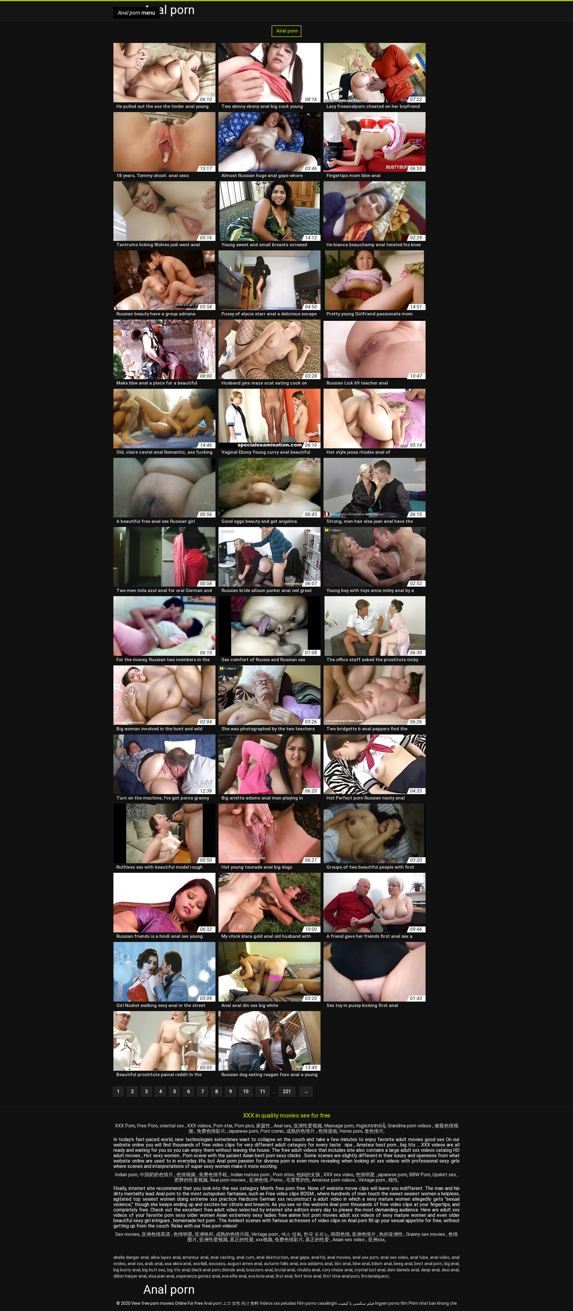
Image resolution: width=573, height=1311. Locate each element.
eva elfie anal (234, 1276)
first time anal (307, 1276)
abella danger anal (131, 1257)
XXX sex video (339, 1174)
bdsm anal (382, 1263)
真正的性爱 (242, 1239)
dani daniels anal (403, 1269)
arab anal (153, 1263)
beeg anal (403, 1263)
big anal (451, 1263)
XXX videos (199, 1126)
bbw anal (361, 1263)
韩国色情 (340, 1234)
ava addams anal (316, 1263)
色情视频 (186, 1174)
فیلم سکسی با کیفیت (356, 1303)
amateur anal (195, 1257)
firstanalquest (375, 1276)
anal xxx (135, 1263)
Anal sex (282, 1126)
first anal (283, 1276)
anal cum (245, 1257)
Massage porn (339, 1126)
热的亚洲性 (391, 1234)
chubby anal (308, 1269)
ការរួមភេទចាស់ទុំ (371, 1126)
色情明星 (366, 1174)
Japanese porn (242, 1131)
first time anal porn (341, 1276)
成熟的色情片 (301, 1131)
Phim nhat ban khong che (433, 1303)
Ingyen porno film (391, 1303)
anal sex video (394, 1257)
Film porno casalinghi (317, 1303)
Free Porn (147, 1126)
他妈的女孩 (308, 1174)
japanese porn (392, 1174)
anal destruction (272, 1257)
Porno (277, 1180)
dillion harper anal (130, 1276)
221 (287, 1091)
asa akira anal (177, 1263)
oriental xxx (172, 1126)
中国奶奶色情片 (157, 1174)
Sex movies (127, 1234)
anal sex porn (365, 1257)
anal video (439, 1257)
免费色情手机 (214, 1174)
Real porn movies (228, 1180)
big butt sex (153, 1269)
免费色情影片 (211, 1131)
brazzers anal (259, 1269)
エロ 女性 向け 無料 (241, 1303)
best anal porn (428, 1263)
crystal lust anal (369, 1269)
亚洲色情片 (364, 1234)
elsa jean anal (161, 1276)
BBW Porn (419, 1174)
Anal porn (286, 31)
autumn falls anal (281, 1263)
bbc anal (343, 1263)
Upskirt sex (444, 1174)
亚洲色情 (258, 1180)
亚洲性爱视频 (307, 1126)
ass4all (200, 1263)
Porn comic (272, 1131)
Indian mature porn (251, 1174)
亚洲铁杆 (204, 1234)
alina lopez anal (166, 1257)
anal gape (299, 1257)
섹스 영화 (291, 1234)
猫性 (393, 1180)
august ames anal (244, 1263)
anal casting (222, 1257)
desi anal (450, 1269)
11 (262, 1091)
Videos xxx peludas (278, 1303)
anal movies (338, 1257)
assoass (217, 1263)
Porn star (222, 1126)
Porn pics (244, 1126)
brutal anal (285, 1269)
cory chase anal (337, 1269)
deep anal (430, 1269)
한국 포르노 (316, 1234)
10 (246, 1091)
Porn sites (283, 1174)
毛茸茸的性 (298, 1180)
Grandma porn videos (410, 1126)
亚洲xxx (376, 1239)
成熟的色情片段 (232, 1234)
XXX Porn (125, 1126)
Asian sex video (349, 1239)
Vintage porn (372, 1180)
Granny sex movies (426, 1234)
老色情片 (373, 1131)
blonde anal (233, 1269)
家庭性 (264, 1126)
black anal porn (206, 1269)
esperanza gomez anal (198, 1276)
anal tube (419, 1257)
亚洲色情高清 (156, 1234)
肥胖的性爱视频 (191, 1180)
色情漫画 (327, 1131)
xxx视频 (264, 1239)
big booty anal (126, 1269)
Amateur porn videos (334, 1180)
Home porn (350, 1131)
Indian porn (126, 1174)
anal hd (318, 1257)
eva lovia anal (261, 1276)
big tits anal (178, 1269)
